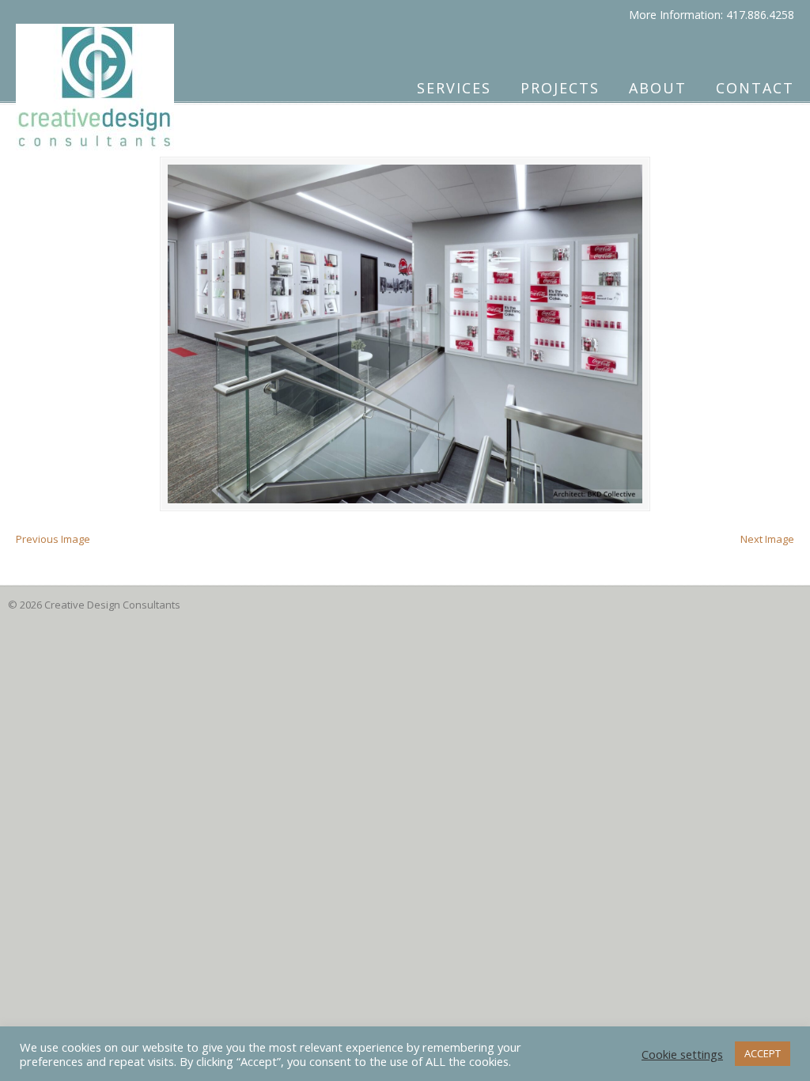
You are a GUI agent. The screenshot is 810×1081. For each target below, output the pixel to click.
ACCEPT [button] (762, 1053)
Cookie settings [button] (682, 1054)
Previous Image (53, 539)
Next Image (767, 539)
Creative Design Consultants (95, 80)
